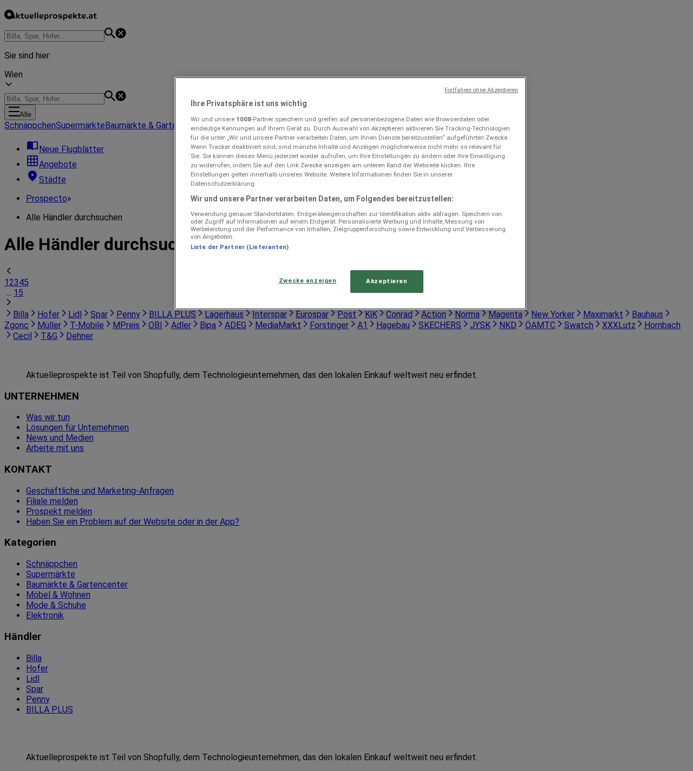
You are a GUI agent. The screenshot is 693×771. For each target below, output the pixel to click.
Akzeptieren (386, 281)
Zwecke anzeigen (308, 280)
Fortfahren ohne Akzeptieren (481, 90)
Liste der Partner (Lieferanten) (240, 247)
